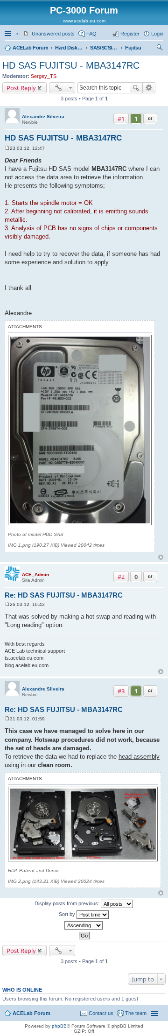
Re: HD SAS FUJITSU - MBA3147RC (64, 595)
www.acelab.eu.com (84, 20)
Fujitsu (133, 47)
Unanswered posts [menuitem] (53, 33)
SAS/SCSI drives (104, 47)
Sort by (68, 914)
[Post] (7, 148)
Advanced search (149, 87)
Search (136, 87)
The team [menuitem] (136, 1013)
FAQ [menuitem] (91, 33)
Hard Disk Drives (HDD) (69, 47)
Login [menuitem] (157, 33)
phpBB (59, 1026)
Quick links (9, 33)
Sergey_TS (43, 76)
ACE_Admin (35, 574)
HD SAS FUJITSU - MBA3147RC (71, 65)
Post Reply (21, 88)
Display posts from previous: (68, 903)
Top (160, 557)
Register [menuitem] (130, 33)
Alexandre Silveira (43, 116)
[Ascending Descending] (84, 925)
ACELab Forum (30, 47)
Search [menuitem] (159, 48)
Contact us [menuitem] (101, 1013)
